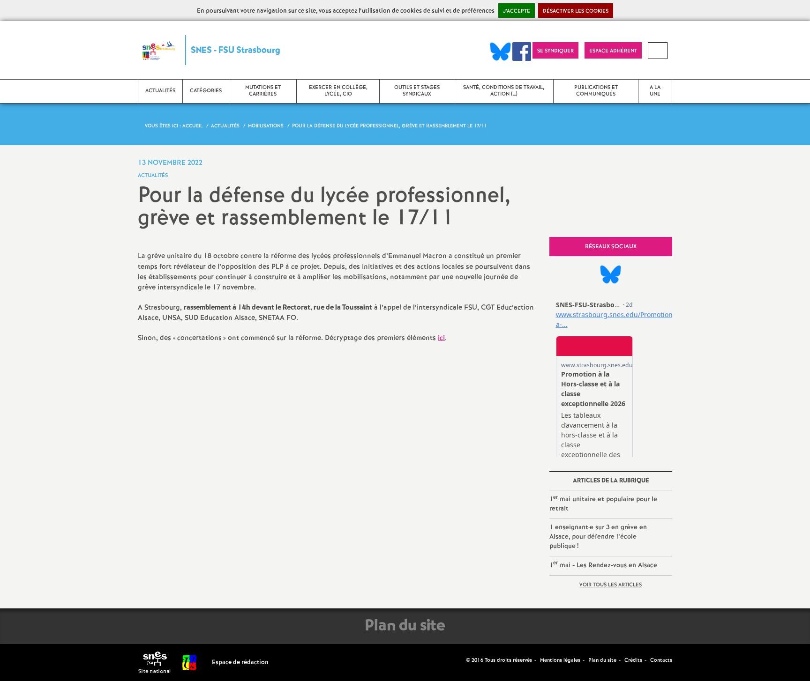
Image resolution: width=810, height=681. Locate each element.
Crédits (633, 660)
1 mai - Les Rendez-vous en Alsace (603, 564)
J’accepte (516, 11)
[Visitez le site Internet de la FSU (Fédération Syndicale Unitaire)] (189, 662)
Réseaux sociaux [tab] (611, 247)
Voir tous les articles (610, 585)
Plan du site (602, 660)
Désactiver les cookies (575, 11)
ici (441, 338)
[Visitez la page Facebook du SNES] (460, 660)
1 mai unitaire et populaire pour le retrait (603, 503)
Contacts (661, 660)
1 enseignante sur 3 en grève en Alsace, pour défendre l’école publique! (598, 536)
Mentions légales (560, 660)
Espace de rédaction (240, 662)
